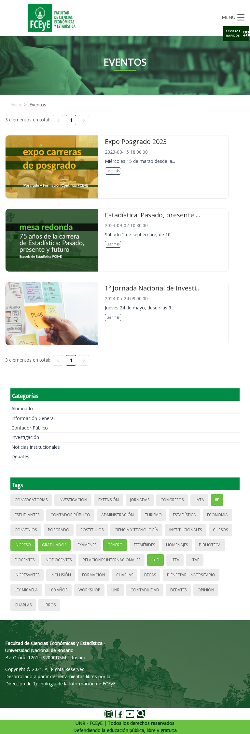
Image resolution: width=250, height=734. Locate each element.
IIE (217, 500)
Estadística (184, 515)
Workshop (89, 590)
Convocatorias (31, 500)
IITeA (175, 560)
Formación (93, 575)
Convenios (26, 530)
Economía (217, 515)
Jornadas (139, 500)
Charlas (124, 575)
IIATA (199, 500)
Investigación (25, 437)
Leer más (112, 170)
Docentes (25, 560)
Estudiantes (27, 515)
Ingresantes (27, 575)
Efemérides (144, 545)
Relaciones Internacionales (111, 560)
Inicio (15, 105)
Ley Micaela (26, 590)
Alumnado (22, 408)
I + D (155, 560)
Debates (20, 456)
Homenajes (177, 545)
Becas (150, 575)
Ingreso (23, 545)
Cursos (220, 530)
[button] (236, 33)
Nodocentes (59, 560)
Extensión (108, 500)
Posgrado (58, 530)
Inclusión (60, 575)
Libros (49, 605)
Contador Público (29, 428)
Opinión (206, 590)
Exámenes (86, 545)
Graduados (54, 545)
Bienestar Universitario (191, 575)
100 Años (58, 590)
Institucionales (185, 530)
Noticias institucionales (35, 447)
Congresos (172, 500)
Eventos (37, 105)
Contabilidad (145, 590)
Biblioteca (210, 545)
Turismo (153, 515)
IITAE (194, 560)
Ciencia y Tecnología (136, 530)
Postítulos (92, 530)
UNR (115, 590)
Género (115, 545)
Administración (117, 515)
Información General (33, 418)
